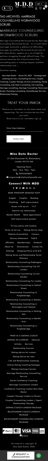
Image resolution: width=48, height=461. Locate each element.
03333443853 (25, 173)
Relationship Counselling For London (24, 281)
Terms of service (13, 230)
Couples (23, 198)
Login (36, 8)
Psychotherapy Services (36, 91)
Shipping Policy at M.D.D (29, 251)
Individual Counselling (20, 85)
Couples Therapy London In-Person (24, 396)
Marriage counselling (9, 88)
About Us (9, 247)
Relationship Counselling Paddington (24, 262)
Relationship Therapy (9, 94)
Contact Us (37, 247)
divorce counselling (32, 82)
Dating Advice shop (33, 230)
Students (38, 242)
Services (29, 344)
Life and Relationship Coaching (24, 361)
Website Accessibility (18, 234)
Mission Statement (19, 238)
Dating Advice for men (24, 356)
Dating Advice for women (23, 352)
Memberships (23, 242)
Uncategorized (40, 75)
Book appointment (32, 215)
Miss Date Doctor (9, 75)
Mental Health (13, 215)
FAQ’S (34, 238)
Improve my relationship (23, 210)
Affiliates (9, 242)
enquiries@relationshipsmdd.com (25, 177)
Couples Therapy (16, 82)
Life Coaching (37, 85)
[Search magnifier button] (26, 14)
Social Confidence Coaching (23, 380)
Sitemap (10, 251)
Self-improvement (29, 202)
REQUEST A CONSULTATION (21, 455)
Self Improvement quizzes (23, 219)
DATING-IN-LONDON (17, 340)
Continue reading (8, 70)
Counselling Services (26, 79)
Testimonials (23, 247)
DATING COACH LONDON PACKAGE (23, 407)
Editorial (36, 340)
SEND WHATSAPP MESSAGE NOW (24, 193)
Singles (12, 198)
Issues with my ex (19, 206)
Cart (44, 8)
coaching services (9, 79)
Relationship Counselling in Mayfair (23, 300)
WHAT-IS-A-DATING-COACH (23, 336)
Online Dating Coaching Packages (23, 365)
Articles (18, 344)
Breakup (34, 198)
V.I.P (34, 206)
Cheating (13, 202)
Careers (35, 234)
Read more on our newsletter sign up (24, 118)
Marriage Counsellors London (23, 385)
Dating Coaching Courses (23, 369)
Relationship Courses (23, 348)
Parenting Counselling (16, 91)
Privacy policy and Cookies (24, 226)
